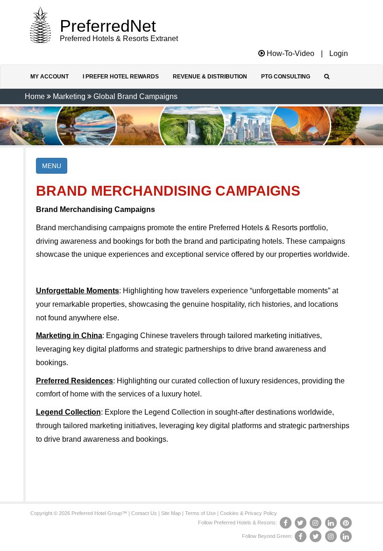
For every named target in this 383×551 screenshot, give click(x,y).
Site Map (171, 513)
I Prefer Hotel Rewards (121, 76)
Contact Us (144, 513)
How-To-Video (289, 53)
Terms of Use (200, 513)
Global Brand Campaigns (135, 96)
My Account (49, 76)
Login (338, 53)
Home (35, 96)
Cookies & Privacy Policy (248, 513)
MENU (51, 166)
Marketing (69, 96)
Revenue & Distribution (210, 76)
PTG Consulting (285, 76)
